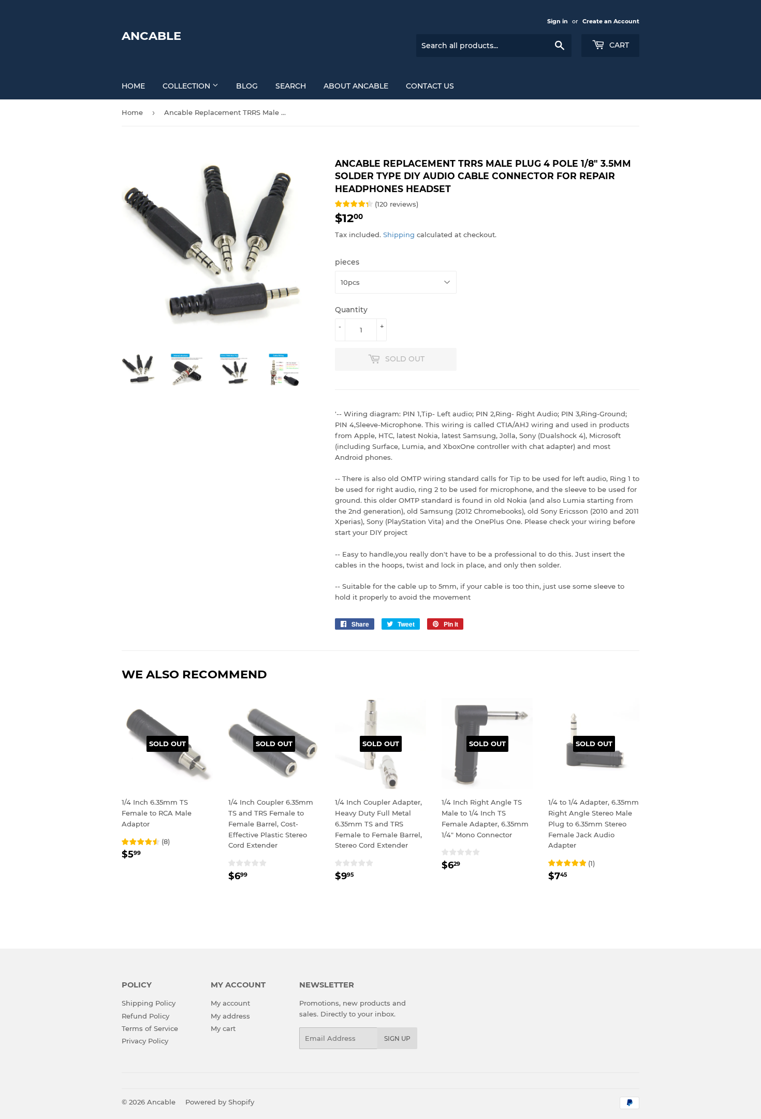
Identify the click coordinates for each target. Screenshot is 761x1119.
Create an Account (610, 21)
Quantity (351, 309)
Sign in (557, 21)
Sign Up (397, 1038)
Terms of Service (150, 1028)
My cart (223, 1028)
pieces (347, 262)
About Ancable (356, 86)
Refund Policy (145, 1016)
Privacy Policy (145, 1041)
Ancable (151, 35)
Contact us (430, 86)
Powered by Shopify (219, 1102)
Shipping (399, 234)
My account (230, 1003)
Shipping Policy (148, 1003)
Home (133, 86)
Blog (247, 86)
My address (230, 1016)
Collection (187, 86)
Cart (618, 45)
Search (290, 86)
